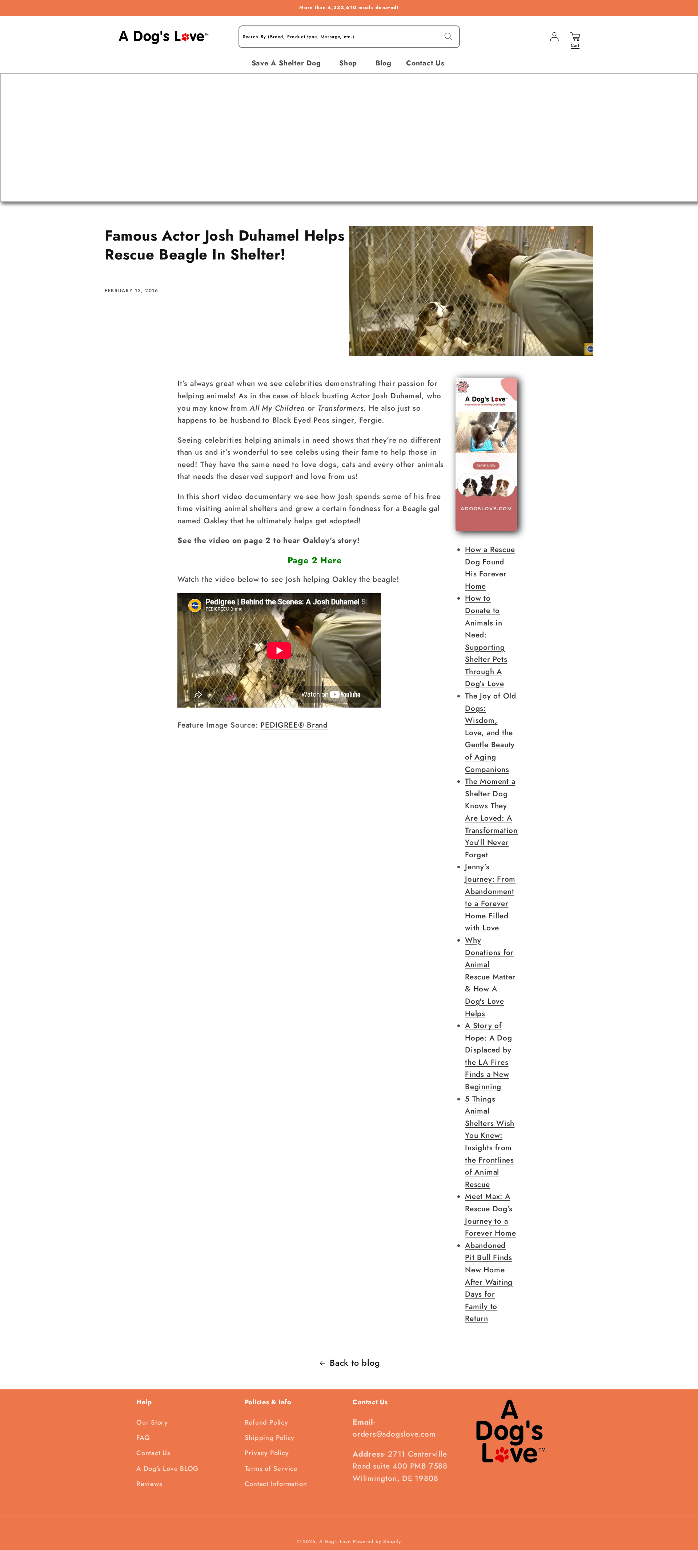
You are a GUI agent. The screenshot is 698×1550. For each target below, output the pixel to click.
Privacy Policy (267, 1453)
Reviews (149, 1484)
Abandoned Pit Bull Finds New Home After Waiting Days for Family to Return (489, 1282)
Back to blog (355, 1363)
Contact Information (276, 1484)
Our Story (152, 1422)
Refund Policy (266, 1422)
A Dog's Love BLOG (167, 1468)
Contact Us (153, 1453)
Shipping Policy (270, 1437)
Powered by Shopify (377, 1541)
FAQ (143, 1437)
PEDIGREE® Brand (294, 725)
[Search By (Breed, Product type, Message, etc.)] (448, 36)
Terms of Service (271, 1468)
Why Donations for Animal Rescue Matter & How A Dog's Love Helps (490, 977)
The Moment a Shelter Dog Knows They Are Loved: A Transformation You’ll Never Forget (491, 818)
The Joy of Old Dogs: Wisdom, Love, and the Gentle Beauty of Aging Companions (490, 733)
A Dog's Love (335, 1541)
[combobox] (349, 37)
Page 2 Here (315, 560)
